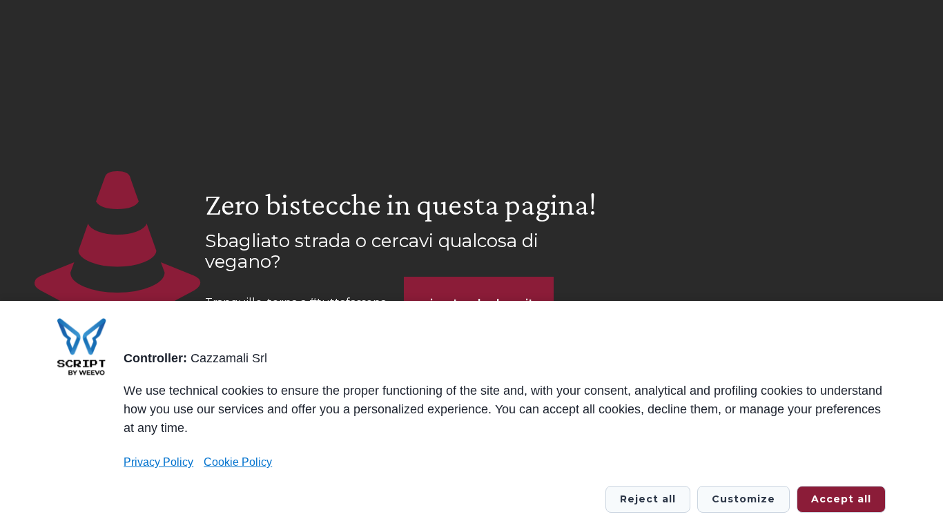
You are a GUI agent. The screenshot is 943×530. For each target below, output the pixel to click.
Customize (743, 499)
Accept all (841, 499)
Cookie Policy (238, 461)
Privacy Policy (158, 461)
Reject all (648, 499)
